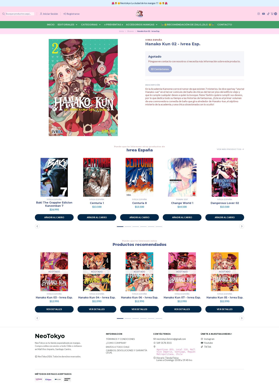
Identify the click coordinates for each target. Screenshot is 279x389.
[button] (54, 217)
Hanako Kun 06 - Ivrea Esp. (139, 297)
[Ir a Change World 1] (182, 177)
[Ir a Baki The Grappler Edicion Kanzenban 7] (54, 177)
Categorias (89, 24)
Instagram (209, 339)
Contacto (224, 24)
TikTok (207, 347)
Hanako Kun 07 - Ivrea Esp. (182, 297)
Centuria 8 (139, 203)
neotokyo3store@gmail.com (171, 339)
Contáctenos (161, 69)
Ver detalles (54, 309)
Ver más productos (229, 149)
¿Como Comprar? (116, 343)
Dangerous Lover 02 (225, 203)
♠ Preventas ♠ (113, 24)
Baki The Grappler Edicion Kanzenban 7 (54, 204)
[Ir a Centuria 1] (97, 177)
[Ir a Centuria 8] (139, 177)
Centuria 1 (97, 203)
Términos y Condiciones (120, 339)
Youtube (208, 343)
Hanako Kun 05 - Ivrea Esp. (225, 297)
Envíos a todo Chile (117, 347)
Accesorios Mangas (140, 24)
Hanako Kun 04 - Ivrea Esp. (96, 297)
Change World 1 (182, 203)
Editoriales (66, 24)
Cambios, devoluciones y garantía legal (126, 351)
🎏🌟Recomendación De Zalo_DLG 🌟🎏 (187, 24)
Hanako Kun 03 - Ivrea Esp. (54, 297)
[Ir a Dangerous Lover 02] (224, 177)
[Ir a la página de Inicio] (139, 14)
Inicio (51, 24)
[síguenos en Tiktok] (268, 13)
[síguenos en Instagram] (258, 13)
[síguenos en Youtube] (263, 13)
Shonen (130, 31)
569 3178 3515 (164, 343)
